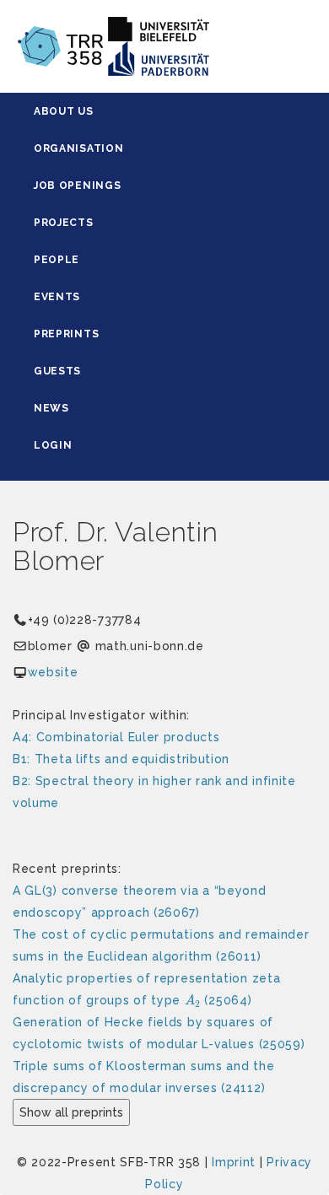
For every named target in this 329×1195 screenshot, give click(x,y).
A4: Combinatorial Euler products (116, 737)
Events (57, 297)
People (56, 260)
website (53, 672)
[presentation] (193, 1001)
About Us (64, 111)
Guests (57, 371)
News (51, 408)
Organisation (78, 148)
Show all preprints (71, 1112)
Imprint (234, 1162)
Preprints (66, 334)
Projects (64, 223)
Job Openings (77, 185)
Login (53, 445)
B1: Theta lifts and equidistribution (121, 759)
